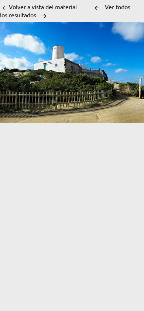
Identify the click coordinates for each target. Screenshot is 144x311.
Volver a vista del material (42, 6)
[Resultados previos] (96, 8)
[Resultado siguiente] (44, 16)
